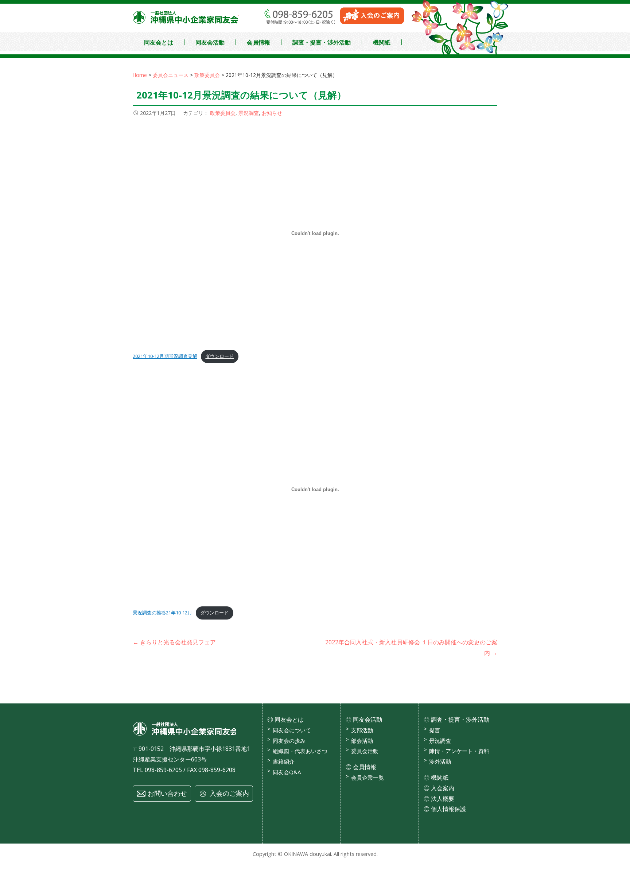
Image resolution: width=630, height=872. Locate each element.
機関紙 (381, 42)
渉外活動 (440, 761)
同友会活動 (210, 42)
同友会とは (158, 42)
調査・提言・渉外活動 (321, 42)
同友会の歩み (289, 740)
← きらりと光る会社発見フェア (174, 642)
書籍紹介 (284, 761)
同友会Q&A (287, 772)
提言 (434, 730)
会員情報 (258, 42)
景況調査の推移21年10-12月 (162, 612)
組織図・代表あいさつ (300, 751)
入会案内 (442, 788)
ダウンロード (219, 356)
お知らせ (272, 112)
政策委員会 (223, 112)
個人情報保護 (448, 809)
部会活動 (362, 740)
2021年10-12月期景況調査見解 (165, 356)
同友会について (292, 730)
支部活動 (362, 730)
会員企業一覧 (367, 777)
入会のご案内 (229, 793)
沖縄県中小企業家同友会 (186, 17)
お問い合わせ (167, 793)
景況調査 (248, 112)
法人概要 (442, 799)
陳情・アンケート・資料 (459, 751)
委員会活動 (364, 751)
